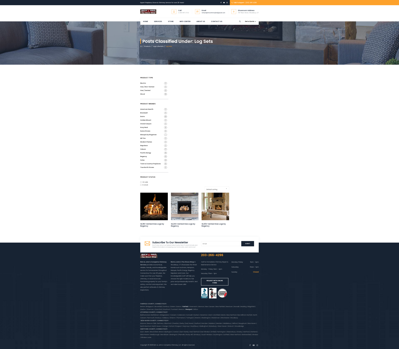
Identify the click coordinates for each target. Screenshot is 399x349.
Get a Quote (249, 21)
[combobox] (217, 188)
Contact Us (216, 21)
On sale (145, 182)
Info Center (185, 21)
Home (145, 21)
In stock (145, 185)
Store (171, 21)
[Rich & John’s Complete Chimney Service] (148, 11)
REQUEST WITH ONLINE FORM (215, 282)
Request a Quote (154, 210)
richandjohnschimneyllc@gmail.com (213, 12)
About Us (200, 21)
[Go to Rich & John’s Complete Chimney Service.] (141, 46)
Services (158, 21)
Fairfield (185, 307)
